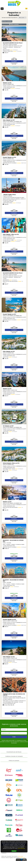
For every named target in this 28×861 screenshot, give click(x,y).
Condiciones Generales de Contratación (14, 756)
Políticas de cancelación (14, 760)
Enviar (14, 736)
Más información (21, 848)
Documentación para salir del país (14, 751)
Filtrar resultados (7, 21)
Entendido (14, 851)
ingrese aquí (20, 856)
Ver (14, 61)
